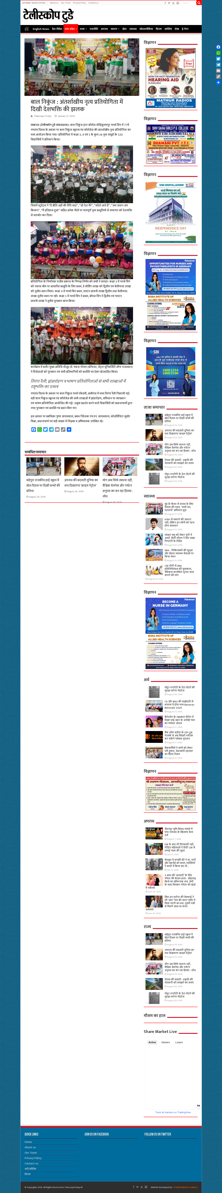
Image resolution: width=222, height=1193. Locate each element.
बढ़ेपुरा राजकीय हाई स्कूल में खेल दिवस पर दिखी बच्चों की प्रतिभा (43, 486)
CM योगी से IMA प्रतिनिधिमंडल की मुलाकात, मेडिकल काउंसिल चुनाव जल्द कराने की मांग (179, 571)
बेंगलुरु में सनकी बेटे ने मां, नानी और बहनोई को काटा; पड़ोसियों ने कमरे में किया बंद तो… (180, 863)
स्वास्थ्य (133, 29)
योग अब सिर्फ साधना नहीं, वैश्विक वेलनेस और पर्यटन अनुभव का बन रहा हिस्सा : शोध (118, 488)
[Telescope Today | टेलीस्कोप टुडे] (48, 14)
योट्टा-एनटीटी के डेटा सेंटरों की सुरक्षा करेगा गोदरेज (180, 476)
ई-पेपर (185, 29)
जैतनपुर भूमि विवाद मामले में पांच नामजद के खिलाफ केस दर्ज (179, 832)
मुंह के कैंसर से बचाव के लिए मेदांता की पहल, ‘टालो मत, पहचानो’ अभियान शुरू (179, 507)
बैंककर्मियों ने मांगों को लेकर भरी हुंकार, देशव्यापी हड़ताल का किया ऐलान (179, 751)
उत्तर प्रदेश (70, 29)
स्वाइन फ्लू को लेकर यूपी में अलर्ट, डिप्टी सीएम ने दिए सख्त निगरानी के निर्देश (180, 538)
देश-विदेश (57, 29)
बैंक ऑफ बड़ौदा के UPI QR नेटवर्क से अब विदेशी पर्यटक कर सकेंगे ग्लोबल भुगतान (179, 735)
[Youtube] (173, 3)
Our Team (66, 3)
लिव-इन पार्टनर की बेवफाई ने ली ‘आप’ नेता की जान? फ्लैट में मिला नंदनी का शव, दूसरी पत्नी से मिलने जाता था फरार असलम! (170, 903)
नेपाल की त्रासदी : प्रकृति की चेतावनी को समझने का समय (179, 462)
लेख (177, 29)
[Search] (199, 2)
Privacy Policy (79, 3)
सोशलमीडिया (146, 29)
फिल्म (159, 29)
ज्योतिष (168, 29)
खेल (124, 29)
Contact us (93, 3)
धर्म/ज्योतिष (30, 1169)
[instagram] (178, 3)
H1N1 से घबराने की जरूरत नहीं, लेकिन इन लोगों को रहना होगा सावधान (179, 522)
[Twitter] (169, 3)
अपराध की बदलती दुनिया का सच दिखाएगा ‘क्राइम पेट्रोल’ (81, 483)
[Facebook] (165, 3)
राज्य (82, 29)
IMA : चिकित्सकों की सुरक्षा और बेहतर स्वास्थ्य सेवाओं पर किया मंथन (179, 553)
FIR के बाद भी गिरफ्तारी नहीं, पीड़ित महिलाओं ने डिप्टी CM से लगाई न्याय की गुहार (180, 847)
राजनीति (94, 29)
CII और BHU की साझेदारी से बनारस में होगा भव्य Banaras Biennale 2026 (179, 704)
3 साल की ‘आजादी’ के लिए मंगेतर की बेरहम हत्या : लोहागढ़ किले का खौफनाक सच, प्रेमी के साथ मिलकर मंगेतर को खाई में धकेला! (171, 881)
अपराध (104, 29)
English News (41, 29)
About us (54, 3)
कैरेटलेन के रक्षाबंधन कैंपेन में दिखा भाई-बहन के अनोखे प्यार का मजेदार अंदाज (180, 720)
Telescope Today (43, 116)
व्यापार (114, 29)
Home (26, 28)
